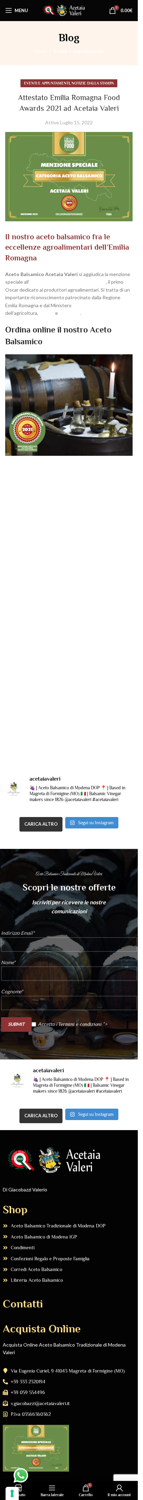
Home (40, 51)
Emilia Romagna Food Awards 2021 (68, 282)
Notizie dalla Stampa (93, 83)
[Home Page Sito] (69, 9)
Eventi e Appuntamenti (78, 51)
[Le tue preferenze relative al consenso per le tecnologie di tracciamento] (12, 1493)
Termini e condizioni (80, 1024)
